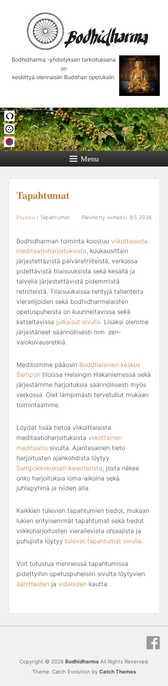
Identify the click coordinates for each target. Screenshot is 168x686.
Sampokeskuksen (42, 468)
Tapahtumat (43, 195)
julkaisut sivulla (78, 322)
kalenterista (85, 468)
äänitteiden (33, 584)
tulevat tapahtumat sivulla (103, 541)
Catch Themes (117, 671)
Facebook (153, 642)
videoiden (73, 584)
